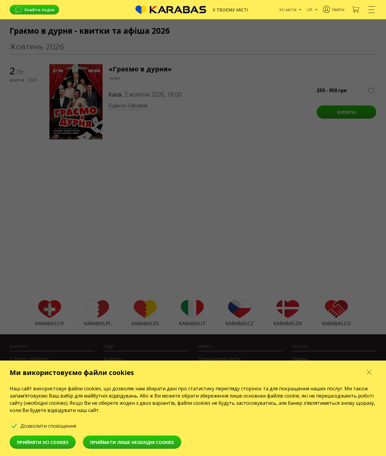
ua (309, 9)
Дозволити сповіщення (48, 426)
